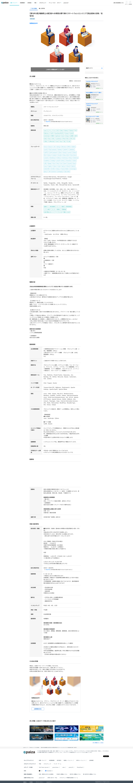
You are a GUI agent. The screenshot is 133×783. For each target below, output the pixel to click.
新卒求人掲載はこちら (75, 774)
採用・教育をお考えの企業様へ (46, 774)
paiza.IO (71, 767)
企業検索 (91, 760)
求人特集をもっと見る (98, 742)
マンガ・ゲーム (57, 764)
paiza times (55, 767)
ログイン (126, 4)
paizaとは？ (66, 2)
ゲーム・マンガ (52, 2)
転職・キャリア (42, 760)
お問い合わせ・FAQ (52, 777)
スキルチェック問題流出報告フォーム (68, 777)
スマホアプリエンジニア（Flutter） (92, 104)
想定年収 (48, 121)
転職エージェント (68, 760)
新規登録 (130, 4)
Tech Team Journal (43, 767)
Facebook (49, 770)
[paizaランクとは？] (101, 68)
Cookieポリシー (49, 782)
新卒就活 (59, 760)
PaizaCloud (80, 767)
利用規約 (31, 782)
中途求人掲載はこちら (61, 774)
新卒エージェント (80, 760)
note (63, 767)
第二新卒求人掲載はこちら (89, 774)
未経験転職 (51, 760)
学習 (40, 764)
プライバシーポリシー (39, 782)
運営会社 (24, 782)
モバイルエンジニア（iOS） (93, 116)
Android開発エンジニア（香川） (94, 92)
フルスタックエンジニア (92, 81)
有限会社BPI (34, 23)
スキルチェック (47, 764)
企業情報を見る (38, 709)
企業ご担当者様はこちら (118, 2)
